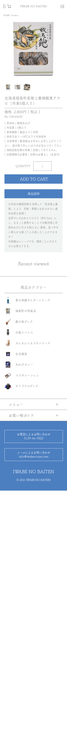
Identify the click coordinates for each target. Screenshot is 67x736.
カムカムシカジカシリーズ (32, 343)
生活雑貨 (21, 353)
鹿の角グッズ (24, 321)
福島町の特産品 (25, 310)
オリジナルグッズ (26, 386)
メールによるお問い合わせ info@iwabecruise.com (33, 454)
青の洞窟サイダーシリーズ (32, 300)
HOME (6, 15)
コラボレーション (27, 375)
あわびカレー (24, 364)
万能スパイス (24, 332)
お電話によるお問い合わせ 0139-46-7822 (33, 436)
